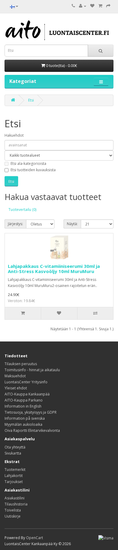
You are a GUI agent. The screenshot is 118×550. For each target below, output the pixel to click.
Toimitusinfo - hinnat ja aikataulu (32, 369)
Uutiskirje (13, 516)
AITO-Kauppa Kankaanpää (27, 394)
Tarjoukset (14, 481)
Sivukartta (13, 453)
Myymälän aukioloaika (23, 424)
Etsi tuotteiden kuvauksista (33, 169)
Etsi (31, 100)
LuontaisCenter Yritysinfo (26, 382)
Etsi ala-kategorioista (28, 163)
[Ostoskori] (100, 5)
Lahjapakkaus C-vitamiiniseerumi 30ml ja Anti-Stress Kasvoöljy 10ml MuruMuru (54, 268)
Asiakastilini (15, 498)
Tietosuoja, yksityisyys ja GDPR (31, 412)
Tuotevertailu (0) (22, 209)
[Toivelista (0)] (92, 5)
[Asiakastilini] (82, 5)
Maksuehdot (15, 375)
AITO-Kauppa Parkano (24, 400)
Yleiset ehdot (16, 388)
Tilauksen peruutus (21, 363)
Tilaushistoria (16, 504)
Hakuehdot (14, 135)
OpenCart (34, 537)
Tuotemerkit (15, 469)
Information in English (23, 406)
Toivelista (13, 510)
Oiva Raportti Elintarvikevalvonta (32, 430)
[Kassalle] (108, 5)
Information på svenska (25, 418)
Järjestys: (15, 223)
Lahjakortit (14, 475)
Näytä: (72, 223)
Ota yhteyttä (15, 447)
